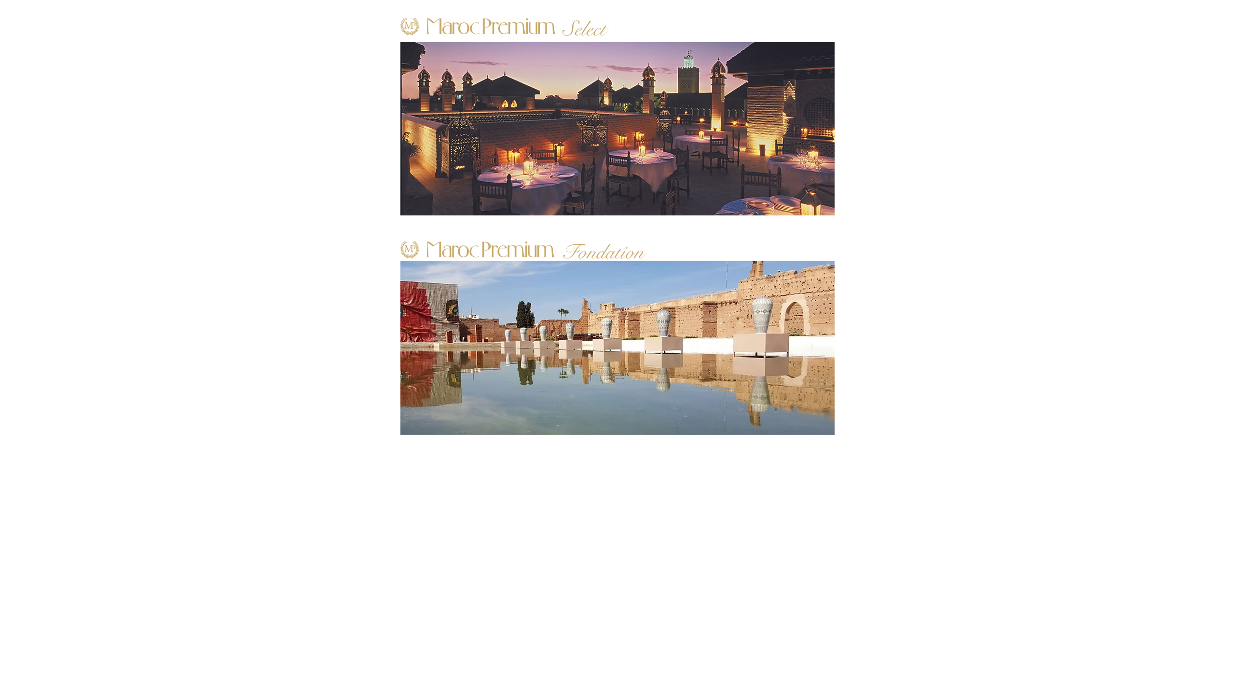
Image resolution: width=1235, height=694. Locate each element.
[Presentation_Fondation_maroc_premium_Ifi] (617, 348)
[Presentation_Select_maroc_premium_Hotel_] (617, 128)
